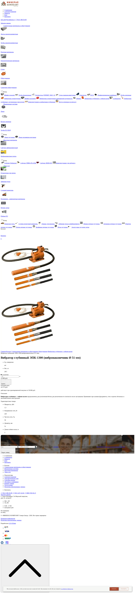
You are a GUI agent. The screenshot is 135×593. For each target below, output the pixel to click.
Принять (114, 588)
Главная (3, 351)
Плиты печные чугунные (24, 227)
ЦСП (92, 95)
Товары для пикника (48, 224)
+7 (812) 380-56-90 (21, 19)
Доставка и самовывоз (11, 482)
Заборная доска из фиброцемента (69, 224)
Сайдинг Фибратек (10, 163)
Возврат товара (9, 483)
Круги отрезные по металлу (67, 102)
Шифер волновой (30, 98)
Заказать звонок (6, 23)
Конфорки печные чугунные (45, 227)
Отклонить (124, 588)
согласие (56, 447)
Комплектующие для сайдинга (65, 163)
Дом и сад (6, 166)
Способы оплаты (9, 480)
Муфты (78, 98)
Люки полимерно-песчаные (27, 137)
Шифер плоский (9, 95)
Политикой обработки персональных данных (111, 447)
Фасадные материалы (10, 140)
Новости (7, 13)
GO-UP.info (12, 523)
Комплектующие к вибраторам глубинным (42, 102)
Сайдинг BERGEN (46, 163)
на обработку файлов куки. (67, 588)
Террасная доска (9, 224)
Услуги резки (8, 485)
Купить (3, 383)
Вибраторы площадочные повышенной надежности (56, 98)
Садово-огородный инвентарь (28, 224)
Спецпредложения (10, 11)
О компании (8, 10)
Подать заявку (5, 452)
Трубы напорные (125, 95)
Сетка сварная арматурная (67, 95)
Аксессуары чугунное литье (80, 227)
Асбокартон (117, 98)
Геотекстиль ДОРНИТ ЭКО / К (45, 95)
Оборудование (42, 351)
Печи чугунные (62, 227)
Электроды (83, 95)
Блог (5, 15)
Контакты (7, 16)
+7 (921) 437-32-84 (18, 493)
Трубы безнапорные (25, 95)
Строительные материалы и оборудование (16, 26)
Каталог (8, 351)
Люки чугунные (9, 137)
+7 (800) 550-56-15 (30, 493)
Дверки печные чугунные (91, 224)
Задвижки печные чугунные (112, 224)
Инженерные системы (10, 104)
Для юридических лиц (11, 478)
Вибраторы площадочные (12, 98)
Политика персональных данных (14, 487)
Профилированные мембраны (107, 95)
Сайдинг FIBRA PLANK (28, 163)
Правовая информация (8, 518)
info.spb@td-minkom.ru (8, 19)
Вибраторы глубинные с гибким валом (97, 98)
